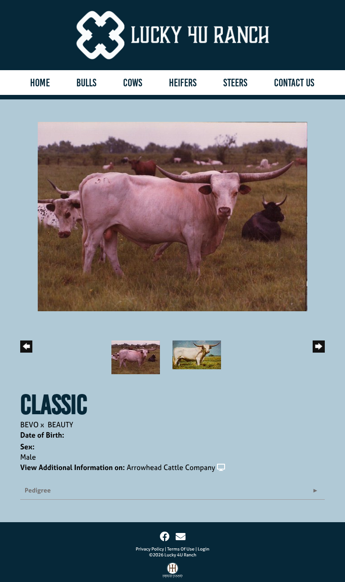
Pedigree (38, 490)
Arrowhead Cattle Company (171, 467)
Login (203, 549)
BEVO (29, 425)
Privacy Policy (150, 549)
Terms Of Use (181, 549)
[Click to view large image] (172, 215)
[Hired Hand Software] (173, 572)
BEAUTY (60, 425)
